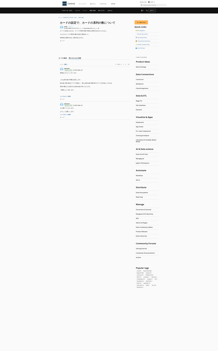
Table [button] (147, 285)
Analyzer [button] (149, 279)
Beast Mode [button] (147, 271)
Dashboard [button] (149, 275)
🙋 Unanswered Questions (143, 41)
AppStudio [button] (146, 283)
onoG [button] (65, 26)
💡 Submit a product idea (142, 44)
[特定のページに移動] (128, 64)
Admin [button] (154, 277)
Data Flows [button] (149, 281)
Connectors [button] (140, 275)
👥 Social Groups (140, 48)
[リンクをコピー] (98, 28)
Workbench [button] (140, 287)
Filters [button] (139, 277)
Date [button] (139, 283)
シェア (62, 41)
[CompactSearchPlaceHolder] (146, 10)
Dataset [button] (148, 273)
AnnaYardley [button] (87, 28)
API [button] (156, 279)
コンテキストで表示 (65, 96)
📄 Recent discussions (142, 34)
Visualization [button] (140, 281)
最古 (66, 64)
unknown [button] (67, 68)
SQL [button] (154, 285)
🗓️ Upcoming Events (141, 37)
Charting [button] (146, 277)
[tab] (63, 58)
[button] (61, 27)
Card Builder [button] (141, 279)
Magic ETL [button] (140, 273)
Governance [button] (140, 285)
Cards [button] (139, 271)
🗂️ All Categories (140, 30)
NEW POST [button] (142, 22)
